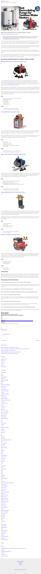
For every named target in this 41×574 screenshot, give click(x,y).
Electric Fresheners (4, 413)
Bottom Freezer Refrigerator (5, 384)
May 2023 (2, 365)
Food (2, 421)
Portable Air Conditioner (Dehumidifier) (7, 482)
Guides (2, 435)
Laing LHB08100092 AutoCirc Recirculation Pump (13, 192)
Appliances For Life (4, 1)
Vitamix (2, 528)
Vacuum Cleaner (3, 524)
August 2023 (3, 360)
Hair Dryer (2, 436)
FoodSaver (2, 424)
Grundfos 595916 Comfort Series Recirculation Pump (13, 61)
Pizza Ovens (3, 481)
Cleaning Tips (3, 395)
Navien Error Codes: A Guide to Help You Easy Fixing (9, 353)
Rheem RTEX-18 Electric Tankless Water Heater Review (10, 347)
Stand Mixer (3, 516)
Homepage (2, 549)
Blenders (2, 381)
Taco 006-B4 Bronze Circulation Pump (10, 111)
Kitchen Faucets (3, 456)
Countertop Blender (4, 403)
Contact (2, 546)
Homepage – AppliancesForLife (6, 551)
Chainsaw (2, 392)
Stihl (1, 519)
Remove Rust (3, 504)
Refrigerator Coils (4, 496)
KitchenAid (2, 461)
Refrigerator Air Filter (4, 495)
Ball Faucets (3, 378)
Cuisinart (2, 404)
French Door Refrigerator (5, 427)
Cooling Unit (3, 401)
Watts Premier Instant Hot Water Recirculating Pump (13, 154)
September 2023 (3, 359)
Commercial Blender (4, 398)
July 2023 (2, 362)
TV (1, 522)
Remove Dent (3, 502)
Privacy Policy (3, 554)
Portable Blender (3, 484)
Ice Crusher (3, 444)
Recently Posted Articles (5, 34)
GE (1, 433)
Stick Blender (3, 518)
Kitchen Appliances (4, 455)
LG (1, 464)
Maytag (2, 467)
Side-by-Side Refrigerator (5, 510)
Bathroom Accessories (4, 380)
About (2, 545)
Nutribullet (2, 475)
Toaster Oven (3, 521)
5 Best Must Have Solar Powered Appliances (8, 350)
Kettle (2, 453)
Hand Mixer (3, 438)
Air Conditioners (3, 372)
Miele (2, 470)
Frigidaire (2, 429)
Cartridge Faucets (4, 389)
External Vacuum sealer (5, 418)
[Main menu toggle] (39, 2)
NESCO (2, 472)
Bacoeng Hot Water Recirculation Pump (10, 234)
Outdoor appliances (4, 478)
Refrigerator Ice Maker (4, 498)
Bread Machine (3, 386)
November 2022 (3, 366)
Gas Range (2, 432)
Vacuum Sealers (3, 525)
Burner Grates (3, 387)
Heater (2, 441)
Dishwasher (3, 409)
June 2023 (2, 363)
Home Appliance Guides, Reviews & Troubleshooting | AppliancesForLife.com (13, 548)
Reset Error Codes (4, 507)
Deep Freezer (3, 406)
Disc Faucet (3, 407)
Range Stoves (3, 490)
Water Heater (12, 34)
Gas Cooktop (3, 430)
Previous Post (3, 340)
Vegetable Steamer (4, 527)
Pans (2, 479)
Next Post (38, 340)
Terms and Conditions (20, 561)
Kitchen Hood (3, 458)
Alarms (2, 375)
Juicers (2, 449)
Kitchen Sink (3, 459)
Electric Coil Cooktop (4, 410)
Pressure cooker (3, 487)
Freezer (2, 426)
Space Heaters (3, 513)
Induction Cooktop (4, 447)
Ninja (2, 473)
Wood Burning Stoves (4, 539)
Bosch (2, 383)
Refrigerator (3, 493)
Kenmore (2, 452)
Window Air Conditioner (4, 536)
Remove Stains (3, 505)
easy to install (31, 291)
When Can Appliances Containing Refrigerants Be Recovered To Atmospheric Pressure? (15, 348)
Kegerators (2, 450)
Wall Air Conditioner (4, 530)
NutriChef (2, 476)
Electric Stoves (3, 415)
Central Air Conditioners (5, 390)
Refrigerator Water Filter (5, 501)
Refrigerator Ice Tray (4, 499)
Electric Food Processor (5, 412)
